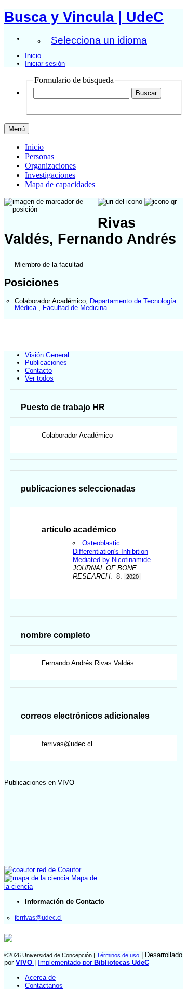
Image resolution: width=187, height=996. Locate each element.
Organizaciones (50, 165)
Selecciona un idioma (99, 40)
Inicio (33, 56)
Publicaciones (46, 363)
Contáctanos (44, 985)
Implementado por (93, 962)
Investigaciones (50, 175)
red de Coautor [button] (58, 870)
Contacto (38, 370)
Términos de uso (118, 955)
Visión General (47, 355)
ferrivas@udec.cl (38, 917)
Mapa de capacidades (60, 184)
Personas (39, 156)
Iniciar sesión (45, 63)
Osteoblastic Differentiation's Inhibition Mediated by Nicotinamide (112, 551)
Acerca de (40, 977)
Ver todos (39, 378)
